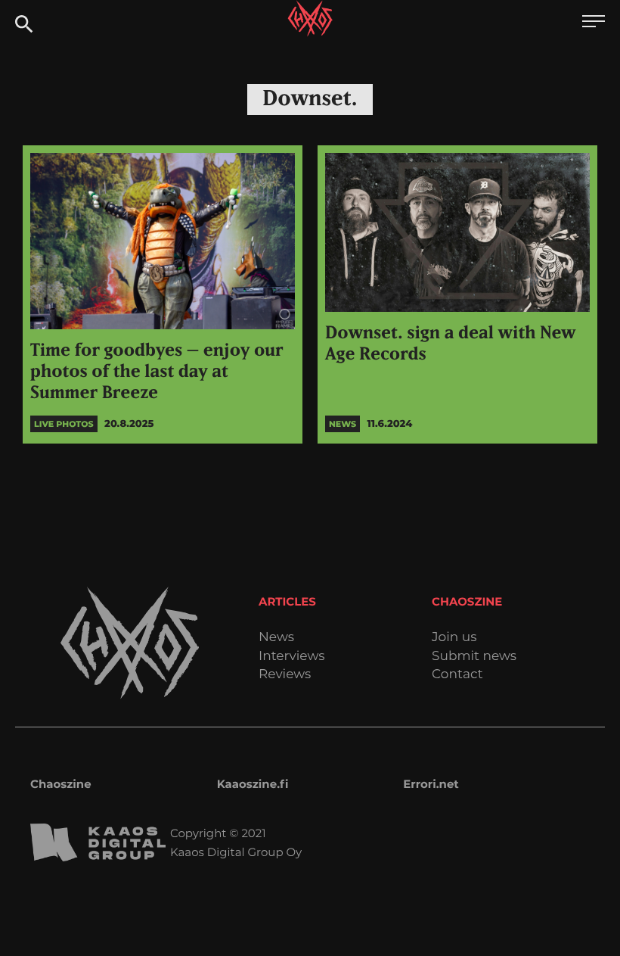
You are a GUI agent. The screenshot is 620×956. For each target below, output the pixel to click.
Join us (454, 638)
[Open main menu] (593, 23)
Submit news (474, 656)
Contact (457, 675)
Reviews (285, 675)
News (276, 638)
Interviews (292, 656)
